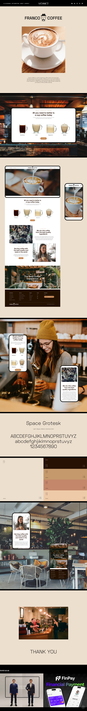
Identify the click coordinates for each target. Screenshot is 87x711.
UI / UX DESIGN (7, 3)
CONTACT (26, 3)
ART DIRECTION (15, 3)
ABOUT (22, 3)
